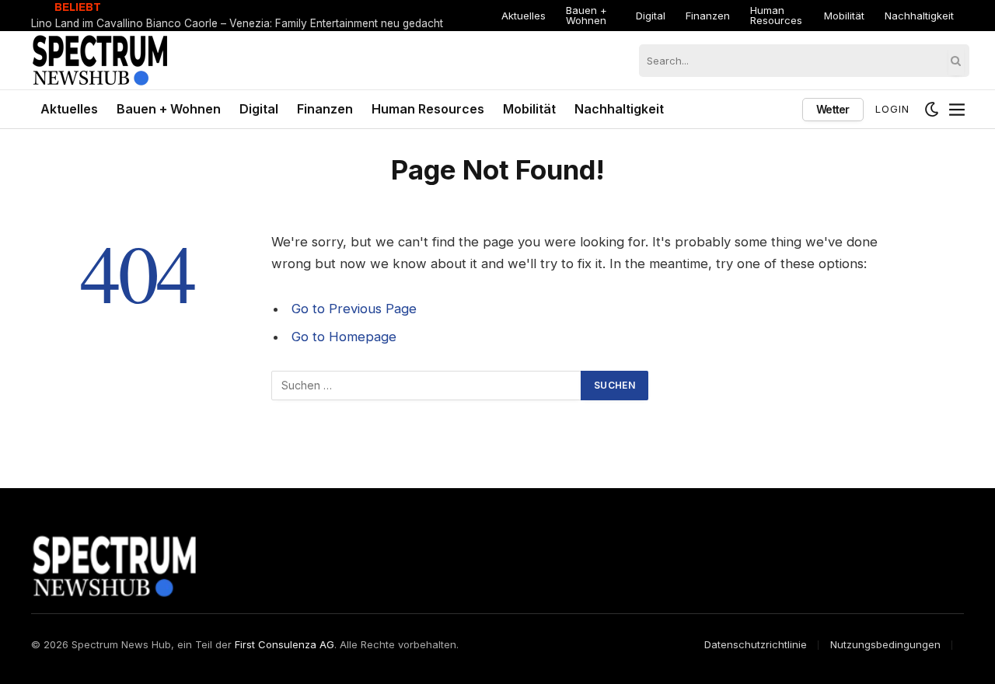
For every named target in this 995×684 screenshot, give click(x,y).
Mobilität (844, 15)
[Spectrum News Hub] (100, 60)
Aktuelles (523, 15)
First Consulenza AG (284, 644)
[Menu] (957, 109)
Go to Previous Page (354, 308)
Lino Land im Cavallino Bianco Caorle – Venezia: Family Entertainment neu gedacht (237, 23)
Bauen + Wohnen (586, 15)
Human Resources (776, 15)
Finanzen (708, 15)
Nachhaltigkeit (919, 15)
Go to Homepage (344, 336)
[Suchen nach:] (426, 385)
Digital (650, 15)
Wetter (833, 109)
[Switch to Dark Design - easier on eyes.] (932, 109)
